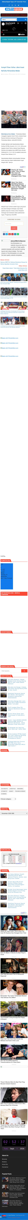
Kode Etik (5, 1164)
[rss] (15, 5)
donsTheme (11, 1215)
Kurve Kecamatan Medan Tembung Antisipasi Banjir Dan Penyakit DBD (14, 283)
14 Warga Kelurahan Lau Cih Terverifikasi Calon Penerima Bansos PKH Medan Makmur (13, 326)
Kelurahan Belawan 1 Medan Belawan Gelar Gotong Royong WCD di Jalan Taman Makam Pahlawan (12, 1203)
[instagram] (12, 5)
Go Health (4, 788)
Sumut (11, 791)
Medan (24, 74)
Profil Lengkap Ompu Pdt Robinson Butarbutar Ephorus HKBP (16, 709)
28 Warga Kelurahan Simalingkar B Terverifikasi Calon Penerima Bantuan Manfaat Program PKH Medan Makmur (13, 312)
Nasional (20, 788)
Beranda (4, 1159)
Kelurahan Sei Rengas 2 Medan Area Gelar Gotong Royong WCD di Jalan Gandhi (17, 688)
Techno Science (20, 791)
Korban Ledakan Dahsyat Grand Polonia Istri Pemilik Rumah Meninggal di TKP (14, 297)
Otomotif (4, 791)
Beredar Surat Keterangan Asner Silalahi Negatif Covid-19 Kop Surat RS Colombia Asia (17, 891)
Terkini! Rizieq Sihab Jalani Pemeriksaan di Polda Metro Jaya (16, 715)
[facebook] (9, 5)
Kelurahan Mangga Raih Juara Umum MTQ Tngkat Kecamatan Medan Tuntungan (17, 702)
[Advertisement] (14, 53)
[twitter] (18, 5)
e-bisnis (3, 793)
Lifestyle (13, 788)
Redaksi (4, 1162)
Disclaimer (5, 1167)
